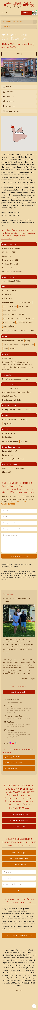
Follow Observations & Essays (19, 859)
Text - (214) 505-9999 (14, 763)
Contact (25, 13)
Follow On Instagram (19, 853)
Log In (19, 990)
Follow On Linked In (19, 865)
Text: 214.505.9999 (8, 504)
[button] (19, 132)
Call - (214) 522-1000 (14, 757)
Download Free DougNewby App (18, 935)
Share (18, 54)
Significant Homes (11, 953)
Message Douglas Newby (19, 556)
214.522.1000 (6, 238)
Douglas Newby (8, 594)
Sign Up (19, 890)
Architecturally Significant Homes (17, 950)
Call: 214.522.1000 (19, 501)
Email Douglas (12, 768)
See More (6, 652)
